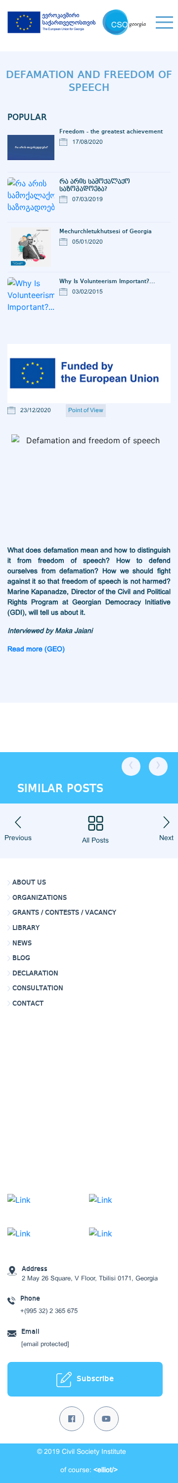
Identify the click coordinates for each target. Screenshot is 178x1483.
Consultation (37, 988)
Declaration (35, 973)
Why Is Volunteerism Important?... (107, 281)
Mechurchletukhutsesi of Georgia (105, 231)
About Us (29, 882)
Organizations (39, 897)
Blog (21, 958)
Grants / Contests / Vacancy (64, 912)
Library (26, 928)
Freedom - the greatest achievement (111, 131)
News (22, 943)
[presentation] (131, 766)
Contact (28, 1003)
